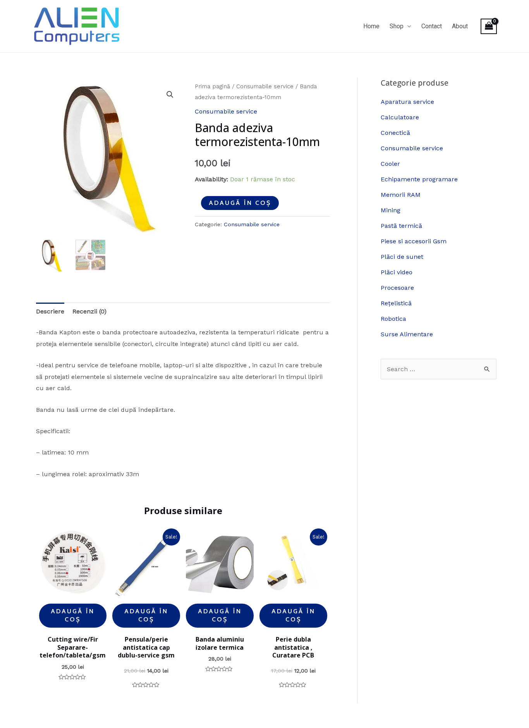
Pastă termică (401, 225)
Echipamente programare (419, 179)
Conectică (395, 132)
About (460, 26)
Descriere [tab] (50, 311)
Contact (431, 26)
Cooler (390, 163)
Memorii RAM (401, 194)
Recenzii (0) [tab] (89, 311)
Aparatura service (407, 101)
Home (371, 26)
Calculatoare (400, 117)
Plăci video (396, 272)
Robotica (393, 318)
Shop (397, 26)
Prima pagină (212, 86)
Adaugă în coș (240, 203)
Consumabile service (265, 86)
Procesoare (397, 287)
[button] (170, 95)
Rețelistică (396, 303)
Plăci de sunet (402, 256)
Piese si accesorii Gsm (414, 241)
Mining (390, 210)
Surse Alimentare (407, 334)
